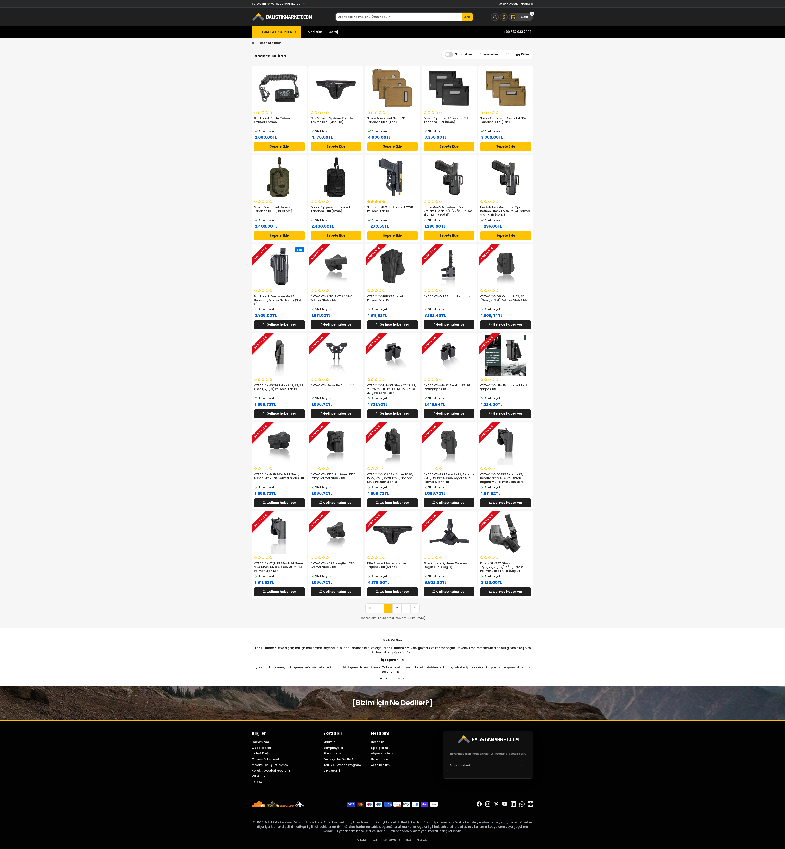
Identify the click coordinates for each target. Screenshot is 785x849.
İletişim (257, 782)
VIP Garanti (260, 776)
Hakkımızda (260, 742)
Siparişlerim (379, 748)
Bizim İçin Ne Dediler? (338, 759)
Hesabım (377, 742)
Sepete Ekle (279, 146)
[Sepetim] (521, 17)
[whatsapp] (522, 804)
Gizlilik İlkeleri (261, 748)
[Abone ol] (521, 765)
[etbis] (530, 804)
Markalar (315, 32)
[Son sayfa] (414, 608)
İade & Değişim (262, 753)
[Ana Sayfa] (253, 43)
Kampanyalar (333, 748)
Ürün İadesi (379, 759)
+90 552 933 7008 (518, 32)
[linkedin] (513, 804)
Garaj (333, 32)
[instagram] (487, 804)
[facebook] (479, 804)
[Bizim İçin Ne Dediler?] (392, 703)
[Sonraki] (405, 608)
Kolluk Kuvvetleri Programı (515, 4)
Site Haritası (332, 753)
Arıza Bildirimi (380, 765)
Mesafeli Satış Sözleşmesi (270, 765)
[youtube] (505, 804)
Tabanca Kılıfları (270, 43)
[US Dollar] (504, 17)
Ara (467, 17)
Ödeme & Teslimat (265, 759)
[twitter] (496, 804)
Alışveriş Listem (382, 753)
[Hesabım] (495, 17)
